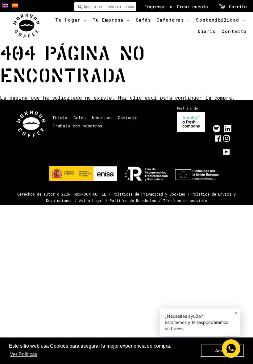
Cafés (143, 20)
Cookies (177, 194)
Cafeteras (171, 20)
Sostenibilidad (219, 20)
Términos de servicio (185, 200)
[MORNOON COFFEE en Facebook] (218, 140)
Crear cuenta (192, 7)
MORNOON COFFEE (90, 194)
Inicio (59, 117)
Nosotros (102, 117)
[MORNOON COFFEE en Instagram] (226, 140)
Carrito (238, 7)
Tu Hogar (69, 20)
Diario (207, 31)
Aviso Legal (91, 200)
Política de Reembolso (133, 200)
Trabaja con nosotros (77, 126)
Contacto (234, 31)
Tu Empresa (110, 20)
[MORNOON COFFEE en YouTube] (226, 153)
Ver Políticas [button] (23, 354)
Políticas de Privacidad (138, 194)
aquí (151, 97)
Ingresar (155, 7)
